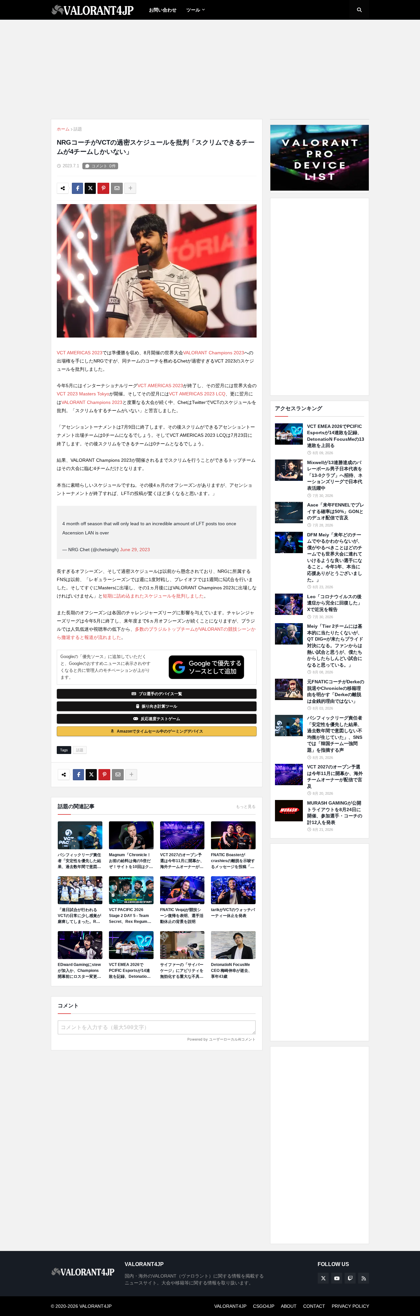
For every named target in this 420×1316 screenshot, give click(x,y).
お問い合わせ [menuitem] (163, 9)
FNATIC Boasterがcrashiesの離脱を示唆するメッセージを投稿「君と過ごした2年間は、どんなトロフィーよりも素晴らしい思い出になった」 (233, 861)
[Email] (117, 188)
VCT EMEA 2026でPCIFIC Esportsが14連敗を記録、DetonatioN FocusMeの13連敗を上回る (129, 970)
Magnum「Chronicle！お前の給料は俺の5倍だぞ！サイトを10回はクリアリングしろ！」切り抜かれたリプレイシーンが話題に (131, 861)
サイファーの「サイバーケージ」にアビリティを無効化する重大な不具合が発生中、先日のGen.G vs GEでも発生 (181, 970)
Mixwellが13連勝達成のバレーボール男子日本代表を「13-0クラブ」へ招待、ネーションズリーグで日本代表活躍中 (335, 475)
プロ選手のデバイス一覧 (160, 694)
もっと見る (246, 806)
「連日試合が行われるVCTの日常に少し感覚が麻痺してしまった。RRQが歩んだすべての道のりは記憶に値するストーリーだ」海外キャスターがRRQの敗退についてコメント (80, 916)
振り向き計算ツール (159, 706)
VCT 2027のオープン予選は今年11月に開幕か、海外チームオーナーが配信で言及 (182, 861)
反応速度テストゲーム (160, 719)
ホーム (63, 129)
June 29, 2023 (135, 549)
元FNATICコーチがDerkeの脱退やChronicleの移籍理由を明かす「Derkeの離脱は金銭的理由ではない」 (335, 691)
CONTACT (314, 1306)
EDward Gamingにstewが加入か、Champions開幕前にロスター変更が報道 (79, 970)
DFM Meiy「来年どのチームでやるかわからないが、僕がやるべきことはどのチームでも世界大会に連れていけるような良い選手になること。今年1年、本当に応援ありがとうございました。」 (334, 557)
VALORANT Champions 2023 (213, 352)
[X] (90, 188)
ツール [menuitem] (193, 9)
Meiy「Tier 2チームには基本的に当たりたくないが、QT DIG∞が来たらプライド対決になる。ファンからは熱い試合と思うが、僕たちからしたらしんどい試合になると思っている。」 (335, 645)
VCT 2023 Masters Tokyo (83, 393)
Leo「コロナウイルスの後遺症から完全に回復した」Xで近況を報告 (334, 603)
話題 (78, 129)
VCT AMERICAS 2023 (79, 352)
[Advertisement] (319, 296)
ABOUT (289, 1306)
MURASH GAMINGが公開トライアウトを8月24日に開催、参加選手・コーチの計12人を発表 (334, 812)
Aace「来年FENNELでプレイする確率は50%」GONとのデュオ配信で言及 (335, 511)
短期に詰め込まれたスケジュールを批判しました (153, 596)
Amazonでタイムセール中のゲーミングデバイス (160, 731)
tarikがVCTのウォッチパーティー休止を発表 (233, 912)
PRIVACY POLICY (350, 1306)
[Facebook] (77, 188)
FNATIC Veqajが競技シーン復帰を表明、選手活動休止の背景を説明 (181, 915)
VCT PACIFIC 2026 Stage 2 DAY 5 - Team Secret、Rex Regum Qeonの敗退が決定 (129, 916)
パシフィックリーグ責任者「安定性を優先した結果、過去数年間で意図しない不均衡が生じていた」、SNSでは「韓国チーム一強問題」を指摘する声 (79, 861)
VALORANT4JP (230, 1306)
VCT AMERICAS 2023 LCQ (197, 393)
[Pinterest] (103, 188)
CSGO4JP (263, 1306)
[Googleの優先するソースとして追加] (206, 667)
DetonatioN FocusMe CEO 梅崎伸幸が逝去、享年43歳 (231, 970)
